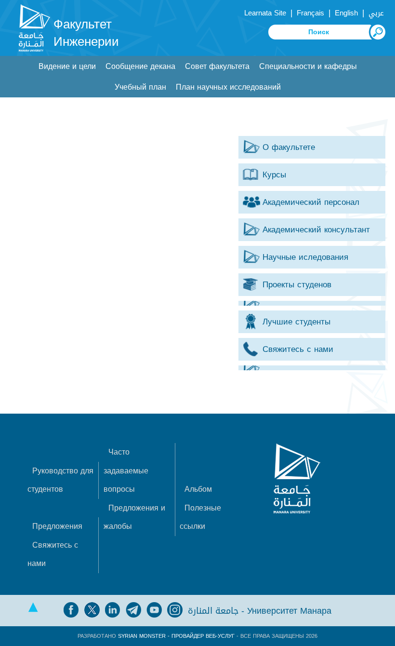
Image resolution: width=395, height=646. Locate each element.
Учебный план (140, 87)
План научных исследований (228, 87)
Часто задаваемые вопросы (126, 470)
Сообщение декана (140, 66)
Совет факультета (217, 66)
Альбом (198, 489)
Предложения (57, 526)
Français (310, 13)
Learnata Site (265, 13)
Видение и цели (67, 66)
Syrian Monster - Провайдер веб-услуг (176, 636)
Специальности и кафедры (308, 66)
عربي (376, 13)
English (346, 13)
